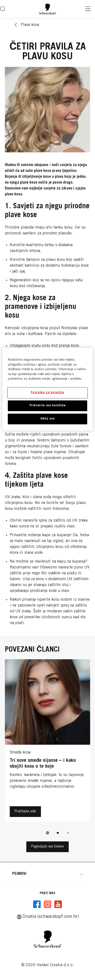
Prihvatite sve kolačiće (47, 405)
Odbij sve (47, 418)
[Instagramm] (47, 904)
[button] (47, 874)
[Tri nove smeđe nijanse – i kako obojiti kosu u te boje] (47, 741)
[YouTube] (58, 904)
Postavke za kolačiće (47, 392)
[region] (47, 389)
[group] (47, 750)
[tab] (47, 833)
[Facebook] (37, 904)
